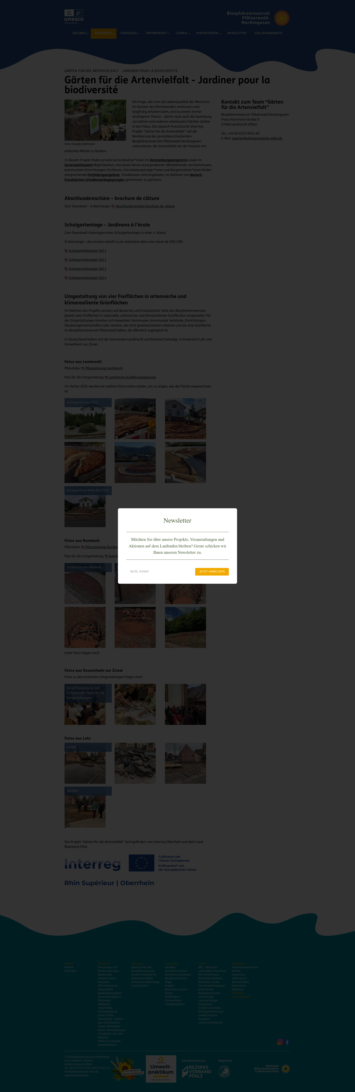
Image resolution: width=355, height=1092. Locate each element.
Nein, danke (139, 571)
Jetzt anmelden (212, 571)
